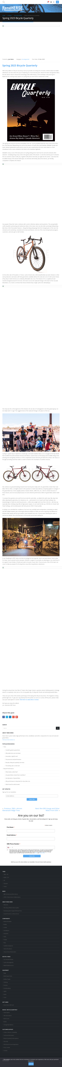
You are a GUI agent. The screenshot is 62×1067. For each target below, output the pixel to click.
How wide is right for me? (12, 756)
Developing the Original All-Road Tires (13, 911)
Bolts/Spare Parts (8, 976)
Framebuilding (7, 988)
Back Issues (6, 1018)
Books (5, 1021)
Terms (36, 852)
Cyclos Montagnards (9, 962)
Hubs (5, 936)
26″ (4, 880)
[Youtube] (51, 2)
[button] (3, 2)
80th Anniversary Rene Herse (11, 894)
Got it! (31, 1063)
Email (17, 717)
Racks (5, 994)
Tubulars (6, 883)
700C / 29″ (6, 874)
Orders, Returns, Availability (10, 1032)
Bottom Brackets (7, 921)
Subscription (7, 1012)
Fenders (6, 985)
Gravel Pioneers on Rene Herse (11, 914)
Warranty (6, 1041)
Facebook (3, 717)
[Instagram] (54, 2)
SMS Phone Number (13, 844)
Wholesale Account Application (11, 1044)
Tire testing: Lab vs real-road (13, 765)
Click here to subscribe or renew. (29, 699)
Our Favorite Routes (8, 959)
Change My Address (8, 1024)
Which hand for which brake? (13, 784)
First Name (10, 827)
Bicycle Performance (9, 768)
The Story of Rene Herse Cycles (11, 907)
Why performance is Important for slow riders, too (18, 781)
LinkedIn (10, 717)
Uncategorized (25, 59)
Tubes (5, 886)
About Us (6, 904)
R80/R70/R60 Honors (9, 965)
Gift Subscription (8, 1015)
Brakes (5, 924)
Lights (5, 991)
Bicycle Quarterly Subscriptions (11, 1038)
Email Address (12, 835)
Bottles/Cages (7, 979)
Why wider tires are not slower (13, 753)
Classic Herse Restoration (10, 952)
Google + (13, 717)
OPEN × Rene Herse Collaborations (12, 897)
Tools (5, 997)
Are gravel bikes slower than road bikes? (16, 775)
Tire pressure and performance (13, 759)
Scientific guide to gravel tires (13, 750)
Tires (5, 747)
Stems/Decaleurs (8, 948)
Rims (5, 942)
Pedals (5, 939)
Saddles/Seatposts (8, 946)
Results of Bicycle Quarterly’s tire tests (15, 762)
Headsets (6, 933)
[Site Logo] (12, 8)
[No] (60, 1062)
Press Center (7, 1047)
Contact (5, 1050)
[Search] (58, 728)
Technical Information (9, 1035)
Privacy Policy (42, 852)
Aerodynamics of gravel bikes (13, 778)
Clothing (6, 982)
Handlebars (6, 930)
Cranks (5, 927)
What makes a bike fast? (12, 772)
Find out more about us (8, 739)
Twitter (7, 717)
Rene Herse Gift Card (9, 1005)
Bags (5, 973)
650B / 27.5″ (6, 877)
